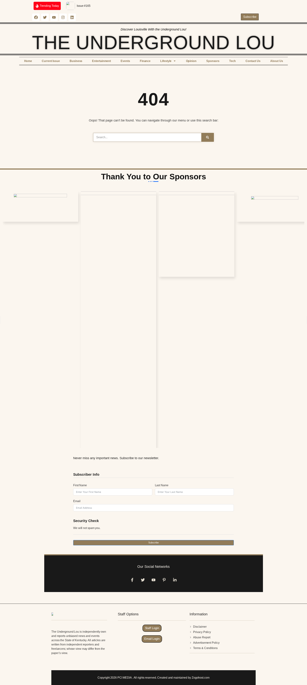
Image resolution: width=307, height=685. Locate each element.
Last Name (161, 485)
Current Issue (51, 61)
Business (76, 61)
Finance (145, 61)
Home (28, 61)
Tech (232, 61)
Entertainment (101, 61)
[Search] (207, 137)
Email (76, 501)
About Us (276, 61)
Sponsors (212, 61)
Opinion (191, 61)
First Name (80, 485)
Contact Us (253, 61)
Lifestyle (165, 61)
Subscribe (153, 542)
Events (125, 61)
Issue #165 (83, 5)
